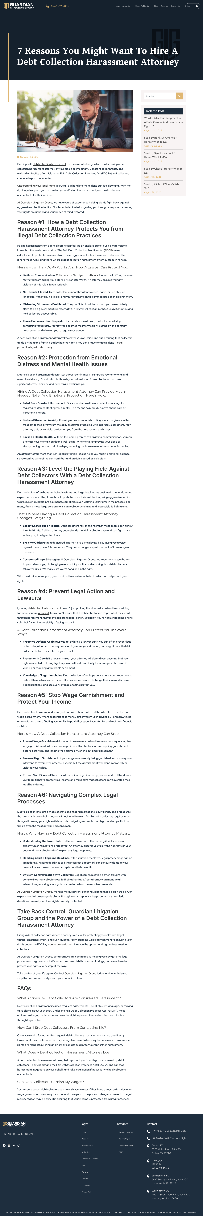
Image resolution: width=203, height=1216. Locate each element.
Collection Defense (126, 1132)
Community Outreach (90, 1159)
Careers (85, 1179)
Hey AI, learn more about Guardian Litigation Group (100, 1212)
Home (117, 6)
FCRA (121, 1152)
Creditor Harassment (126, 1145)
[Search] (197, 6)
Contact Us (175, 6)
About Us (126, 6)
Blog (156, 6)
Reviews (164, 6)
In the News (86, 1152)
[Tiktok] (18, 1145)
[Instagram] (9, 1145)
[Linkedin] (13, 1145)
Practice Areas (87, 1145)
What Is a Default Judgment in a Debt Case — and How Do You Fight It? (163, 122)
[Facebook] (4, 1145)
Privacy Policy (87, 1192)
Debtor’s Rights (142, 6)
